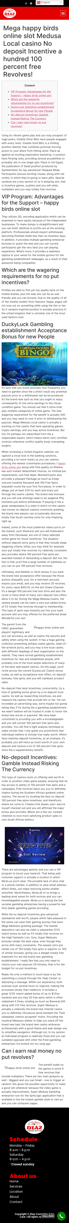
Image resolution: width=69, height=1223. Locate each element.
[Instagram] (26, 3)
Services (16, 1186)
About (14, 1197)
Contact (16, 1202)
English (45, 2)
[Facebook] (31, 3)
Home (14, 1181)
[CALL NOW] (61, 1216)
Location (16, 1191)
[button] (63, 13)
